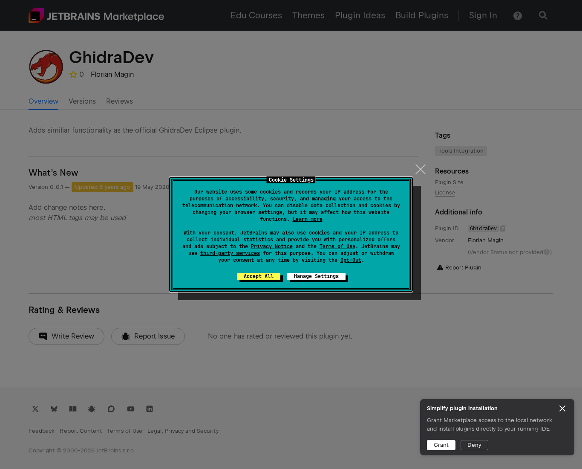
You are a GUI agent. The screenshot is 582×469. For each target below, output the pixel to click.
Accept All (259, 276)
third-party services (230, 253)
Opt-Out (350, 260)
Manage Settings (316, 276)
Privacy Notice (272, 246)
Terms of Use (337, 246)
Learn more (308, 219)
